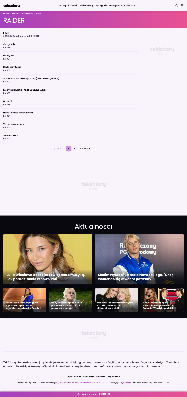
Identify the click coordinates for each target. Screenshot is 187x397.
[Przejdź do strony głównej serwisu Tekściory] (11, 5)
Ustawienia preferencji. (100, 383)
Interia (6, 13)
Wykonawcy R (27, 13)
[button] (67, 5)
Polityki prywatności (81, 383)
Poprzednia (57, 148)
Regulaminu (61, 383)
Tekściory (15, 13)
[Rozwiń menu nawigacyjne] (182, 5)
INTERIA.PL (127, 383)
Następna (85, 148)
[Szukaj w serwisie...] (176, 5)
